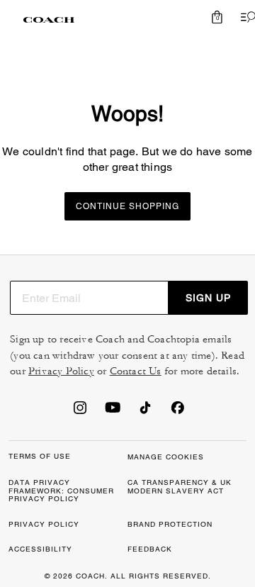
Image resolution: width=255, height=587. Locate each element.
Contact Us (136, 371)
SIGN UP (208, 297)
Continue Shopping (127, 206)
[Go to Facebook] (177, 412)
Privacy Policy (61, 371)
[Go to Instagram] (80, 412)
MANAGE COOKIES (166, 457)
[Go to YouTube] (112, 412)
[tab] (48, 20)
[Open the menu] (245, 17)
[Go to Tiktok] (145, 412)
